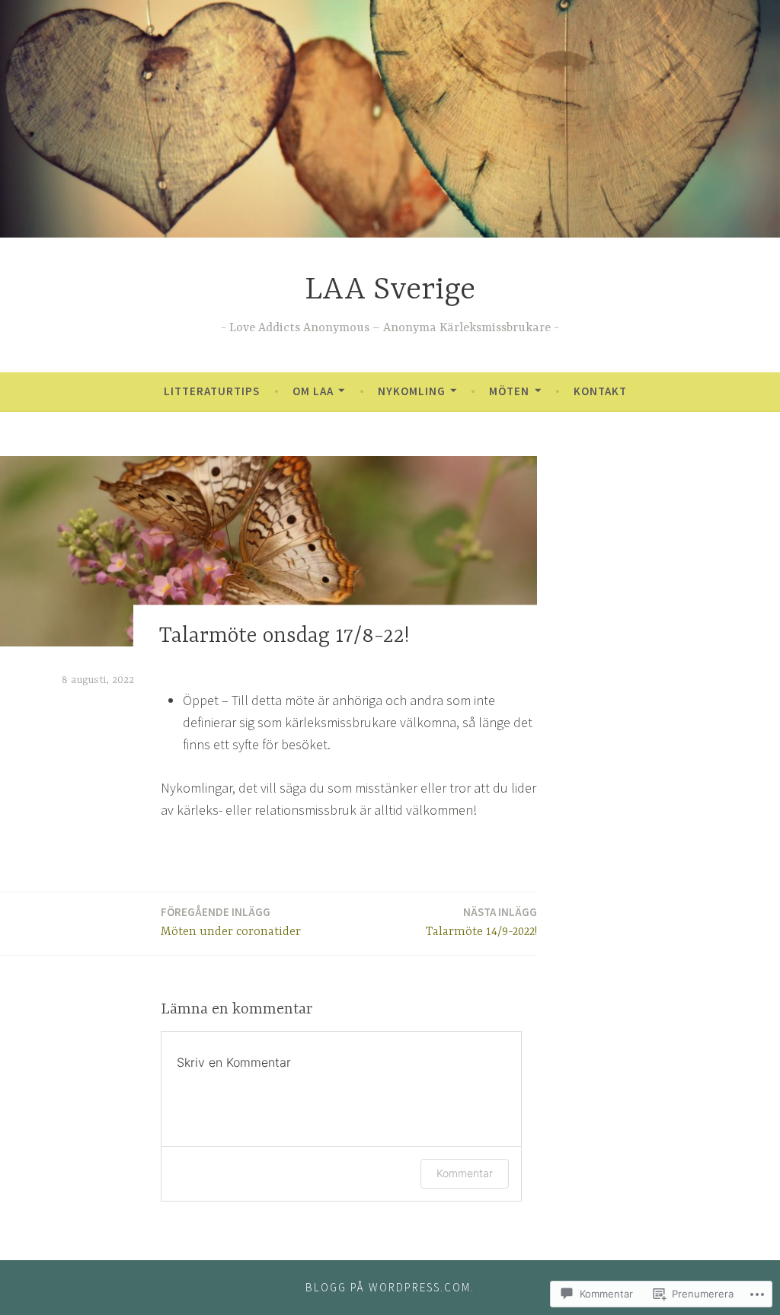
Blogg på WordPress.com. (390, 1287)
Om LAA (313, 391)
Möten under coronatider (231, 922)
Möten (509, 391)
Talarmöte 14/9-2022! (481, 922)
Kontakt (600, 391)
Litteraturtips (212, 391)
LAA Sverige (390, 290)
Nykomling (412, 391)
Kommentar (464, 1173)
